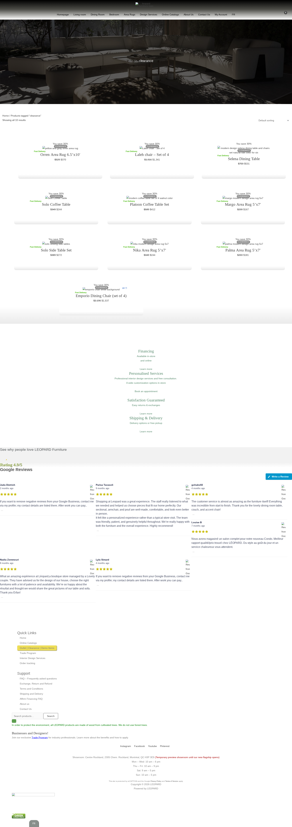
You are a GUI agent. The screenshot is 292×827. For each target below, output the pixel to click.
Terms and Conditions (31, 688)
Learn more (146, 369)
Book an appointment (146, 391)
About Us (188, 14)
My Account (221, 14)
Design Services (148, 14)
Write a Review (280, 476)
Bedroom (114, 14)
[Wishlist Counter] (277, 14)
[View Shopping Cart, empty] (283, 14)
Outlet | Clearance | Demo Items (37, 648)
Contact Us (204, 14)
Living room (80, 14)
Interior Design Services (32, 658)
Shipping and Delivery (31, 693)
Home (5, 115)
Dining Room (98, 14)
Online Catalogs (170, 14)
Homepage (63, 14)
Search (51, 716)
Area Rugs (129, 14)
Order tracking (27, 663)
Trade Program (28, 653)
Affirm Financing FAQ (31, 698)
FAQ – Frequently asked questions (38, 678)
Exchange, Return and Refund (36, 683)
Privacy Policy (156, 781)
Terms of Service (171, 781)
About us (24, 704)
